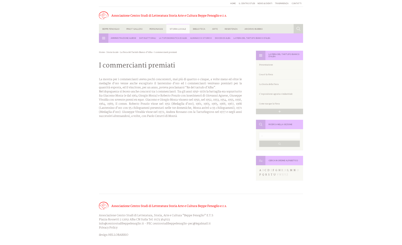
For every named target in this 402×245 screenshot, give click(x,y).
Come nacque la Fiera (269, 103)
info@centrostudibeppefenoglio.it (121, 223)
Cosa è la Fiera (266, 74)
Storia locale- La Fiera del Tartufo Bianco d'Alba (129, 52)
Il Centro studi (247, 3)
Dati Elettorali (147, 38)
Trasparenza (281, 3)
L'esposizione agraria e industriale (276, 94)
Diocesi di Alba (222, 38)
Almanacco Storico (201, 38)
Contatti (297, 3)
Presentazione (266, 65)
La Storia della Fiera (269, 84)
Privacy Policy (108, 228)
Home (233, 3)
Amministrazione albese (123, 38)
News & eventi (265, 3)
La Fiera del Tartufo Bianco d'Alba (252, 38)
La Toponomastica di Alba (173, 38)
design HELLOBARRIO (113, 235)
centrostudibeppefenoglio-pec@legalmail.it (182, 223)
